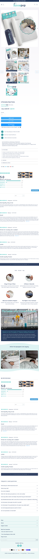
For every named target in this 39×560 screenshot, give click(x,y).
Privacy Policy (23, 553)
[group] (19, 1)
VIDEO (16, 270)
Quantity (2, 112)
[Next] (37, 28)
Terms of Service (31, 553)
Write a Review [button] (35, 190)
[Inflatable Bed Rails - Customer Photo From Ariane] (19, 173)
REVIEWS (19, 270)
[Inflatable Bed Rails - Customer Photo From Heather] (23, 173)
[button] (37, 359)
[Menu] (1, 4)
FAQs (23, 270)
